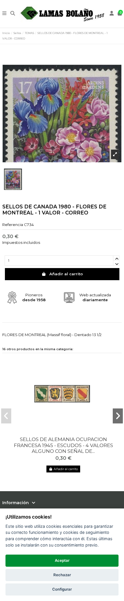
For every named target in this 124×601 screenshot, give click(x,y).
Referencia (12, 224)
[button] (6, 415)
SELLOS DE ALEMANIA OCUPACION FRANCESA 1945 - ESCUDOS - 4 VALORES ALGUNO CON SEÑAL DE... (63, 445)
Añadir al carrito (66, 274)
